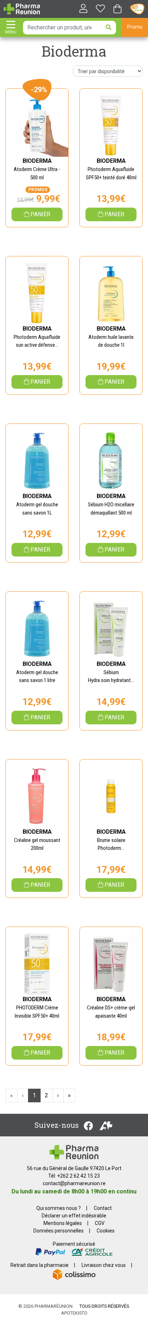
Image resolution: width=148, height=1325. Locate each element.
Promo (135, 27)
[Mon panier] (117, 9)
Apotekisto (74, 1313)
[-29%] (37, 125)
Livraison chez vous (104, 1265)
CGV (100, 1223)
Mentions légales (62, 1223)
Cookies (106, 1231)
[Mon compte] (80, 9)
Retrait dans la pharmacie (39, 1265)
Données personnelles (58, 1231)
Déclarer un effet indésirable (74, 1215)
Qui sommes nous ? (58, 1208)
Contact (103, 1208)
